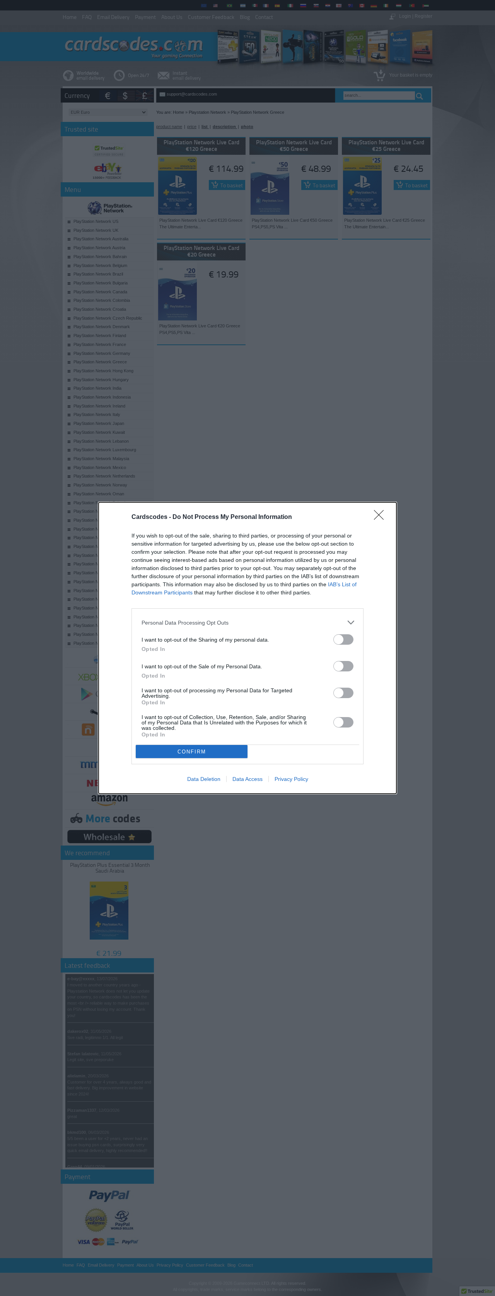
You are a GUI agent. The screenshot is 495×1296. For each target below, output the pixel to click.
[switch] (343, 639)
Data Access (247, 779)
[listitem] (247, 622)
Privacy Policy (291, 779)
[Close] (381, 517)
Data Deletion (203, 779)
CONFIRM (192, 752)
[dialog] (247, 648)
